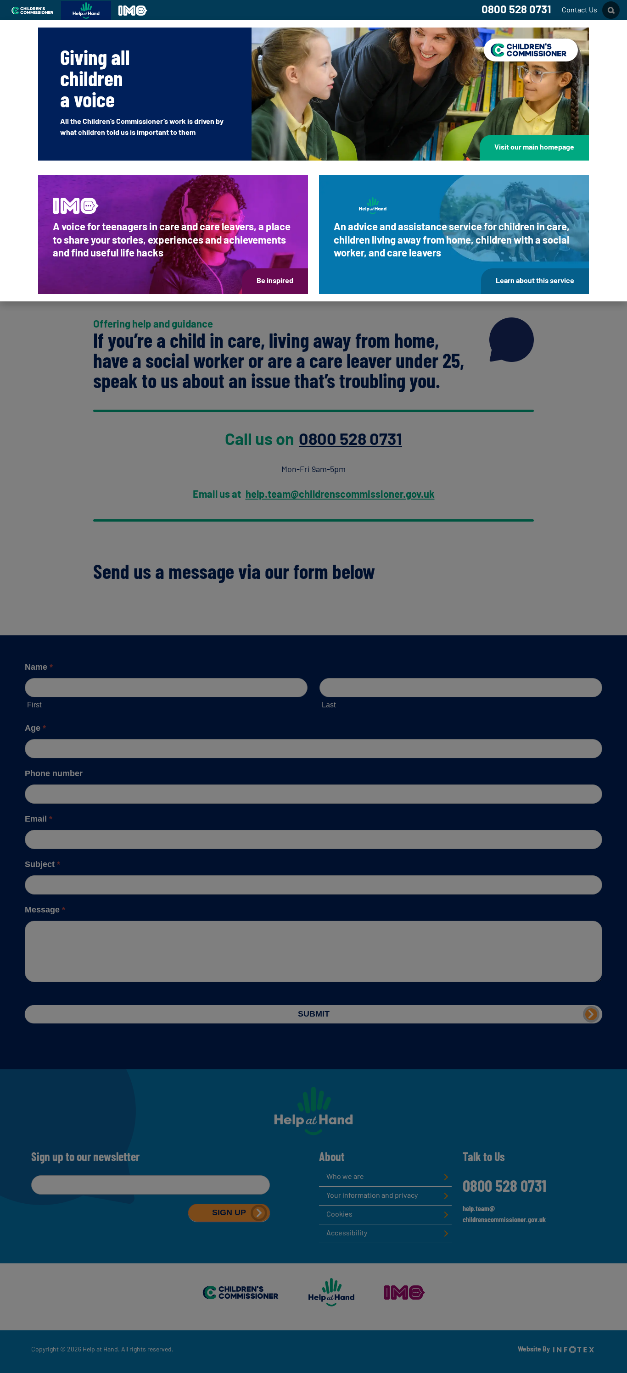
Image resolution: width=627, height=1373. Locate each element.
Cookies (339, 1214)
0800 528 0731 (516, 10)
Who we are (345, 1177)
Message (45, 909)
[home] (313, 1111)
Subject (42, 864)
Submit (314, 1013)
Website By (534, 1349)
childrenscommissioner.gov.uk (504, 1220)
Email (38, 818)
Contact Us (579, 10)
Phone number (54, 773)
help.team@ (479, 1209)
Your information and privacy (372, 1196)
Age (35, 728)
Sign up (229, 1212)
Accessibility (346, 1233)
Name (39, 667)
